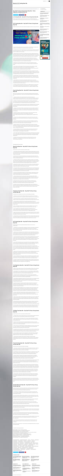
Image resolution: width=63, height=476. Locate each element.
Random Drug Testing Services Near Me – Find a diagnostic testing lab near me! (26, 460)
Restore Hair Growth (23, 449)
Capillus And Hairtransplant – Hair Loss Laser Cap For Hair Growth (20, 431)
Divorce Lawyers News (15, 13)
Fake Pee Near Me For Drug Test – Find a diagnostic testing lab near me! (21, 430)
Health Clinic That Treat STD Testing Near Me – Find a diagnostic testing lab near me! (27, 466)
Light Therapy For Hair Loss (16, 448)
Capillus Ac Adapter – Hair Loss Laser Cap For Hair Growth (20, 429)
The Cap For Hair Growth (33, 449)
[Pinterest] (25, 15)
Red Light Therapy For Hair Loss (30, 448)
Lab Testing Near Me (42, 8)
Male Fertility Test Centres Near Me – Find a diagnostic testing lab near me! (35, 457)
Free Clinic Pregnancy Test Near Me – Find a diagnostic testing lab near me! (17, 457)
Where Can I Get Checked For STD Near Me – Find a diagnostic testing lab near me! (26, 457)
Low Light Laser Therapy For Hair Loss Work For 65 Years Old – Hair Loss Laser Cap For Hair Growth (24, 432)
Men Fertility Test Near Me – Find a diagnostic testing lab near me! (16, 460)
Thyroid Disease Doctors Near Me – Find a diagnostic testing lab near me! (17, 465)
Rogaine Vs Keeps (28, 449)
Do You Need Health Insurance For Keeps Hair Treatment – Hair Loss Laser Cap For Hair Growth (44, 35)
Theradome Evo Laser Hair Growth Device (17, 450)
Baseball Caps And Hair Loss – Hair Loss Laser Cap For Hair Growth (21, 435)
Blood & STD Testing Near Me (20, 3)
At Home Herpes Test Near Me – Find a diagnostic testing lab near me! (21, 436)
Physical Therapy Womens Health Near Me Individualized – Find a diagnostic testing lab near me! (45, 24)
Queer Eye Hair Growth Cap (22, 448)
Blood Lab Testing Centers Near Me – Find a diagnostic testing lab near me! (35, 460)
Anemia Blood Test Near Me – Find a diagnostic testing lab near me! (17, 467)
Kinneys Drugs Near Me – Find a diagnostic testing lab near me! (20, 437)
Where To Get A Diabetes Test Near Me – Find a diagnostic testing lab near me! (22, 434)
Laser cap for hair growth (43, 9)
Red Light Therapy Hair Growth (16, 449)
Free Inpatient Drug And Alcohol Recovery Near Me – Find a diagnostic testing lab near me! (27, 468)
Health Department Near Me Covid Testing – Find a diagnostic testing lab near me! (17, 470)
